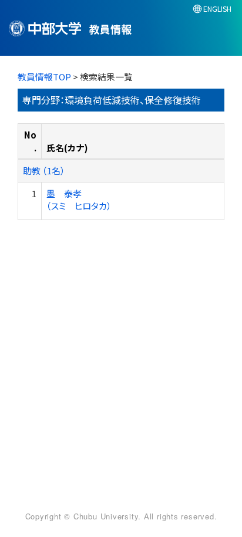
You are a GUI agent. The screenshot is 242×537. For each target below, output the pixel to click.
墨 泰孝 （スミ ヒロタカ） (79, 199)
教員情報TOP (44, 76)
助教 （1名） (44, 170)
